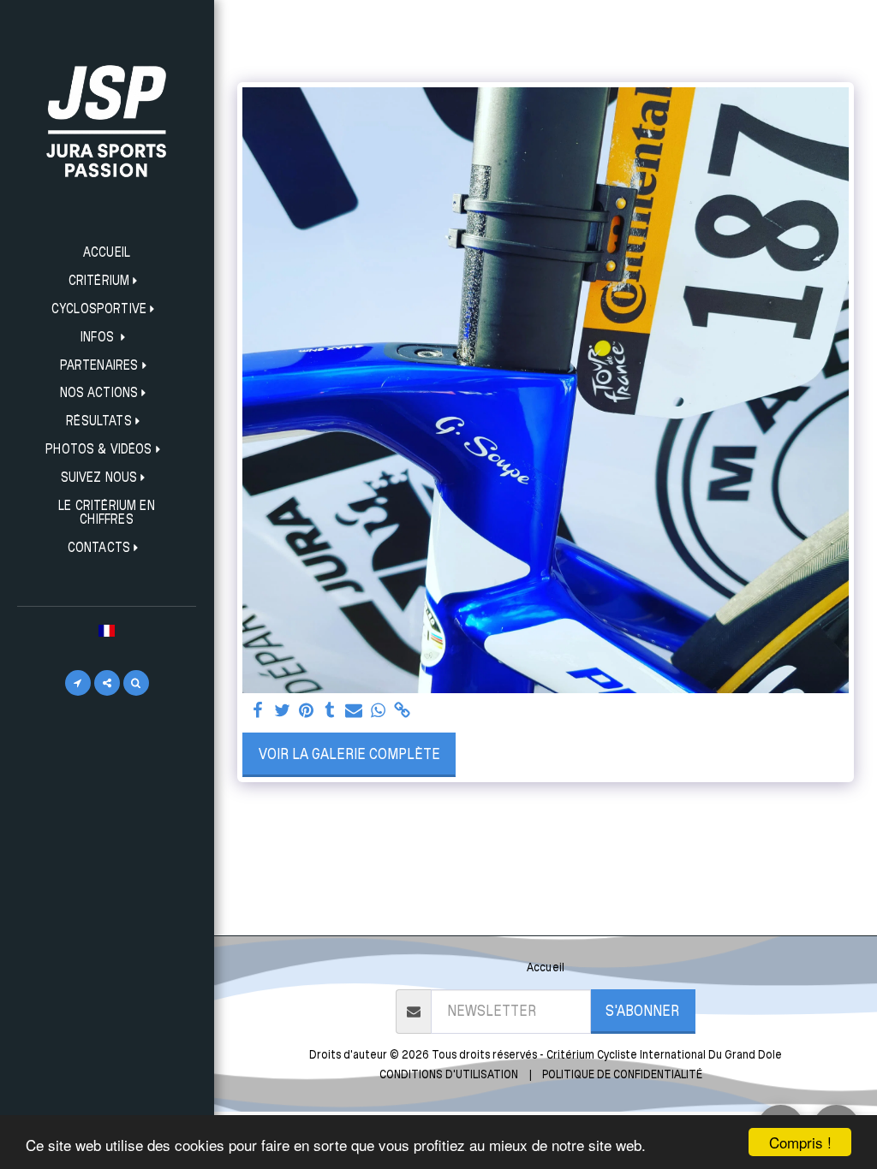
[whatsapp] (377, 711)
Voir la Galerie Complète (349, 753)
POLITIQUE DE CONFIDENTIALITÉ (622, 1074)
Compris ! (800, 1142)
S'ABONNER (642, 1010)
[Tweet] (281, 711)
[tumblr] (329, 711)
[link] (401, 711)
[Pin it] (305, 711)
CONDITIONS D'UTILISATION (448, 1074)
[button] (107, 281)
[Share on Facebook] (257, 711)
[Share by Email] (353, 711)
